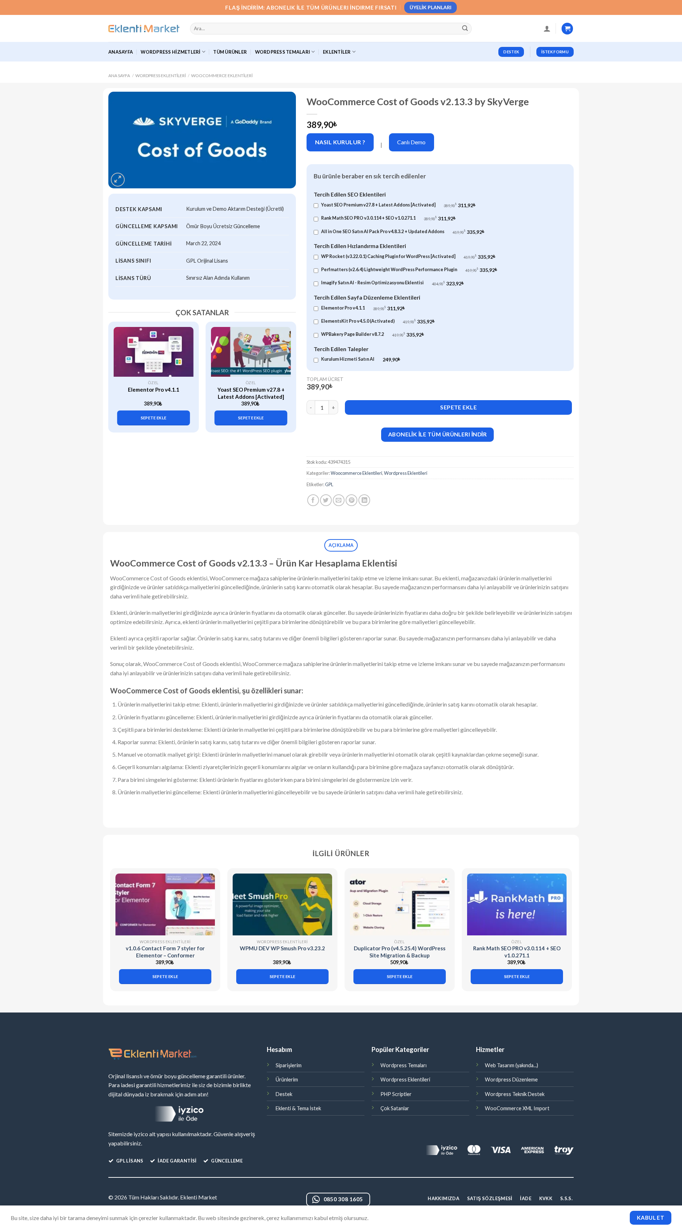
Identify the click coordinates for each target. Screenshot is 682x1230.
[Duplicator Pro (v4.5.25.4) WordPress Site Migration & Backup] (399, 905)
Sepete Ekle (458, 407)
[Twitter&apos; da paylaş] (326, 500)
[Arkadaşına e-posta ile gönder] (339, 500)
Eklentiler (337, 52)
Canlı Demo (411, 142)
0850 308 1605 (343, 1199)
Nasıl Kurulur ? (340, 142)
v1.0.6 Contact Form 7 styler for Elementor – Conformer (165, 951)
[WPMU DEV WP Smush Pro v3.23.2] (282, 905)
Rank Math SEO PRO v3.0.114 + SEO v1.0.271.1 (517, 951)
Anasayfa (120, 52)
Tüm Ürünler (230, 52)
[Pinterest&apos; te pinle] (351, 500)
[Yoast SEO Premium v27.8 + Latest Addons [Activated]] (251, 352)
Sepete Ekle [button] (154, 417)
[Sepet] (567, 28)
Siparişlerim (289, 1065)
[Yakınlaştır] (118, 180)
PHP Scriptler (396, 1094)
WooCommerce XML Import (517, 1108)
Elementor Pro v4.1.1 (153, 389)
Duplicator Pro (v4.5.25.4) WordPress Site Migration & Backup (399, 951)
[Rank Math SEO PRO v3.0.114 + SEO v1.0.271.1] (517, 905)
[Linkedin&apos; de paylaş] (364, 500)
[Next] (286, 370)
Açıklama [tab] (341, 545)
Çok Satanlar (394, 1108)
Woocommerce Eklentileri (222, 75)
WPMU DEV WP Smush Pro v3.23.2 (282, 948)
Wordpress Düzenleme (511, 1079)
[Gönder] (465, 29)
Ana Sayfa (119, 75)
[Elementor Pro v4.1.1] (154, 352)
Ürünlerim (287, 1079)
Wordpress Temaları (403, 1065)
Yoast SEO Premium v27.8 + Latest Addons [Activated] (251, 393)
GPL (329, 484)
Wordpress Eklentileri (160, 75)
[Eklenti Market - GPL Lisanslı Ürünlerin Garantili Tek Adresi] (143, 29)
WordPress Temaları (282, 52)
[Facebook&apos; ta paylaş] (313, 500)
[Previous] (117, 370)
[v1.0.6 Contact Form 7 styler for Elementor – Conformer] (165, 905)
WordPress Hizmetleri (170, 52)
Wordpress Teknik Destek (515, 1094)
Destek (284, 1094)
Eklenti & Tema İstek (298, 1108)
